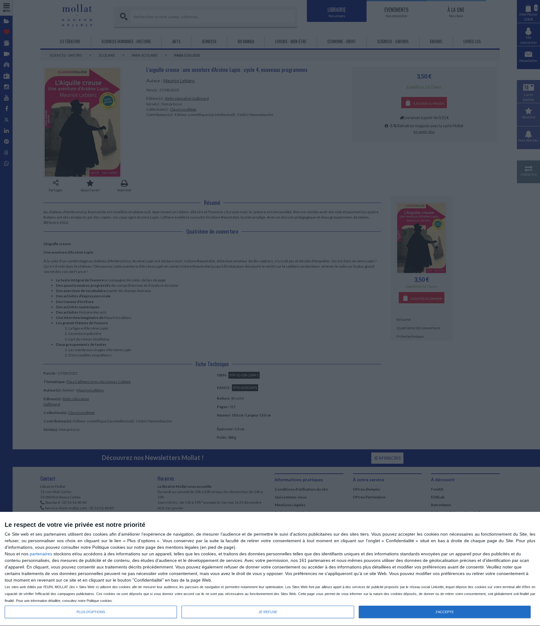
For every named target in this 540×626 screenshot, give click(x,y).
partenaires (41, 554)
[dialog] (270, 569)
